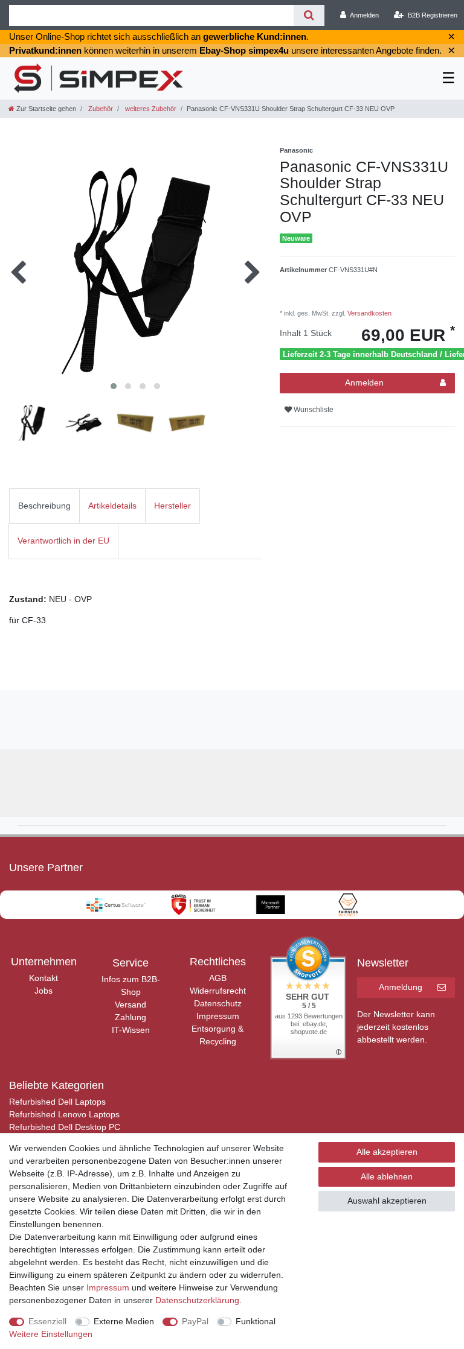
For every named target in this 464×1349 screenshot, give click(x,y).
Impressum (217, 1016)
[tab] (44, 506)
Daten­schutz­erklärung (197, 1300)
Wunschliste (313, 409)
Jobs (43, 990)
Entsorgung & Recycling (217, 1035)
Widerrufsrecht (218, 990)
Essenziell (47, 1321)
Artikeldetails (112, 505)
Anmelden (364, 382)
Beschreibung (44, 505)
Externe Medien (124, 1321)
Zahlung (130, 1017)
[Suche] (309, 15)
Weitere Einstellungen (50, 1334)
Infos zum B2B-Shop (131, 985)
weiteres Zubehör (149, 108)
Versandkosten (369, 313)
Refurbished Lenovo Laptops (64, 1114)
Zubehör (99, 108)
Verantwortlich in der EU (63, 540)
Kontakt (43, 978)
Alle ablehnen (387, 1176)
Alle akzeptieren (386, 1152)
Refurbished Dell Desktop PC (64, 1127)
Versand (130, 1004)
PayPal (195, 1321)
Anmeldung (400, 987)
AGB (218, 978)
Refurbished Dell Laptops (57, 1101)
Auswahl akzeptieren (387, 1200)
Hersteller (172, 505)
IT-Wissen (131, 1030)
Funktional (256, 1321)
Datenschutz (218, 1003)
